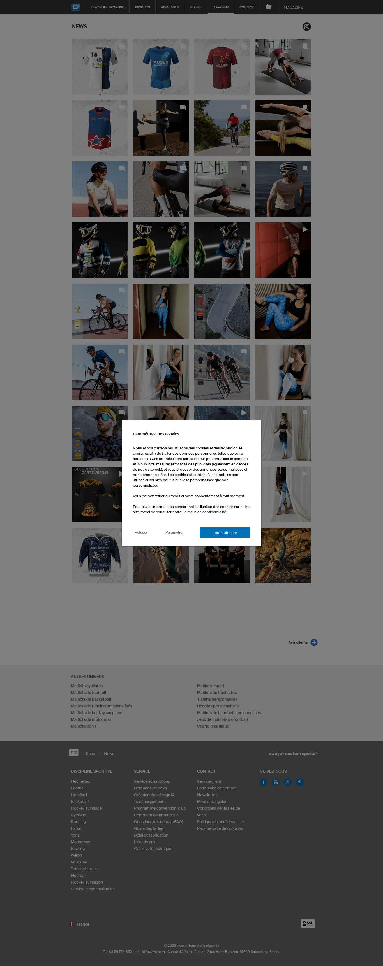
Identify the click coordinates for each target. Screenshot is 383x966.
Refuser (141, 532)
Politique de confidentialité (204, 512)
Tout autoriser (225, 532)
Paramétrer (174, 532)
